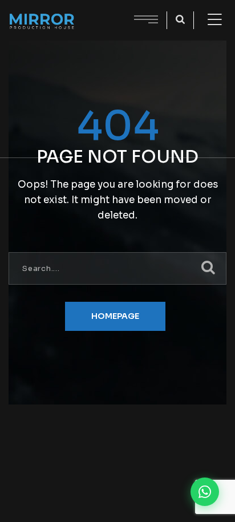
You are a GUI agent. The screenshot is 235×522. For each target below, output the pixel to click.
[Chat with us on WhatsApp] (205, 492)
